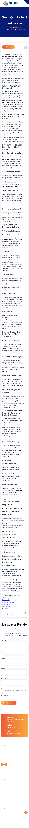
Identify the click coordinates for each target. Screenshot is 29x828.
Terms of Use (6, 798)
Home (10, 27)
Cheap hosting (7, 604)
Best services (6, 606)
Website (3, 678)
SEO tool (5, 608)
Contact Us (5, 787)
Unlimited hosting (8, 602)
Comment (5, 640)
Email (3, 668)
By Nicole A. (10, 614)
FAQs (4, 790)
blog (16, 591)
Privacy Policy (6, 794)
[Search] (26, 812)
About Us (5, 783)
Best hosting (6, 600)
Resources (17, 27)
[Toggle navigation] (26, 3)
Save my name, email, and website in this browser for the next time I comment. (13, 693)
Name (3, 658)
